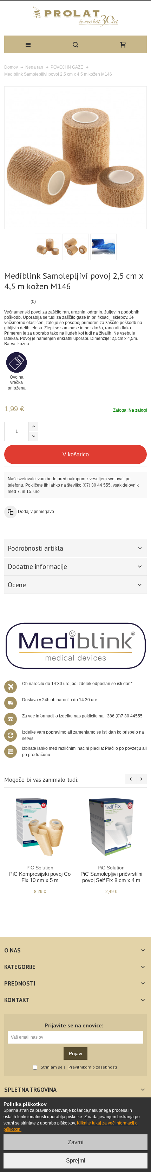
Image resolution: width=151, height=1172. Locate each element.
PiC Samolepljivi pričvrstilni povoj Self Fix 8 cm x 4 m (111, 874)
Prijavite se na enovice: (74, 1025)
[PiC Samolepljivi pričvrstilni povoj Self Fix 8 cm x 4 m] (111, 827)
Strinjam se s (53, 1067)
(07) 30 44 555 (97, 485)
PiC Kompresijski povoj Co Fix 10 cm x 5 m (40, 874)
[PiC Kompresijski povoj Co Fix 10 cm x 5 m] (40, 827)
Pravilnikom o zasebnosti (92, 1067)
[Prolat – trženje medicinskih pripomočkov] (75, 16)
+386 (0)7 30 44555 (124, 716)
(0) (33, 301)
